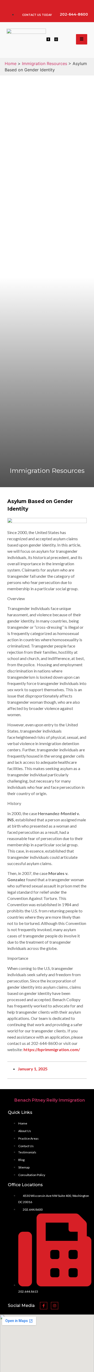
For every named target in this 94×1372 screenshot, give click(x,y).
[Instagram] (56, 39)
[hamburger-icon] (81, 39)
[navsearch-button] (67, 39)
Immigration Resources (44, 63)
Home (10, 63)
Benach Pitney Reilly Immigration (49, 1100)
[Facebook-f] (48, 39)
